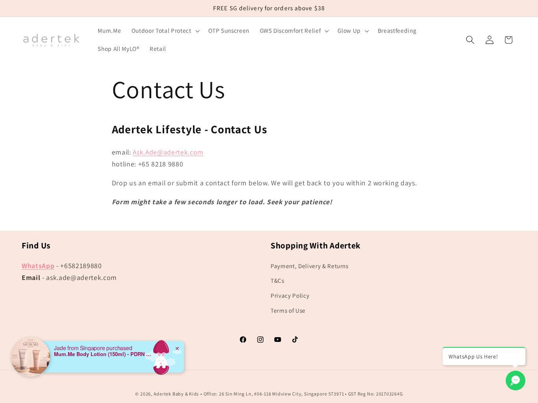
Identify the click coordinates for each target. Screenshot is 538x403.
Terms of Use (288, 310)
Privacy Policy (290, 295)
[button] (164, 31)
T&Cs (277, 280)
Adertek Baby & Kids (176, 394)
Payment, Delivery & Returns (310, 266)
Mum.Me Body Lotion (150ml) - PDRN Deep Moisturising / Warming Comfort (103, 354)
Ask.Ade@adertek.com (168, 152)
